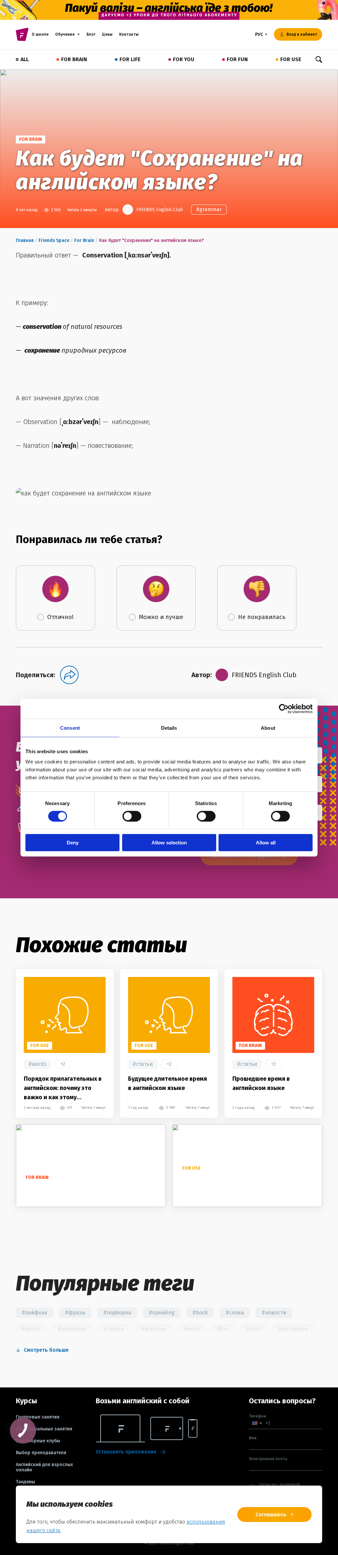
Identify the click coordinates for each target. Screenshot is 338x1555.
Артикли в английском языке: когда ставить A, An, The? (245, 1185)
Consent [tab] (70, 727)
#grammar (209, 209)
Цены (107, 34)
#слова (235, 1312)
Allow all (266, 842)
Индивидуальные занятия (44, 1429)
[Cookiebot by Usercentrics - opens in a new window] (284, 709)
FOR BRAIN (74, 59)
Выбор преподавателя (41, 1453)
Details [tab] (169, 727)
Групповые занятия (37, 1417)
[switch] (131, 816)
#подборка (117, 1312)
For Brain (84, 240)
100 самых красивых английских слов (75, 1189)
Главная (25, 240)
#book (200, 1312)
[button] (257, 1423)
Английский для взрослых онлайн (44, 1467)
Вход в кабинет (302, 34)
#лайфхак (34, 1312)
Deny (73, 842)
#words (37, 1064)
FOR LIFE (130, 59)
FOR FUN (237, 59)
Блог (90, 34)
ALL (24, 59)
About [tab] (268, 727)
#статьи (143, 1064)
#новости (274, 1312)
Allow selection (169, 842)
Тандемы (25, 1482)
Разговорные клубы (38, 1441)
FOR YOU (183, 59)
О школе (40, 34)
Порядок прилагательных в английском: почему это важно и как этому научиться (63, 1088)
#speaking (162, 1312)
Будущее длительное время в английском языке (167, 1083)
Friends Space (54, 240)
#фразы (75, 1312)
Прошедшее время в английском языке (261, 1083)
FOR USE (290, 59)
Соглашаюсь (271, 1514)
